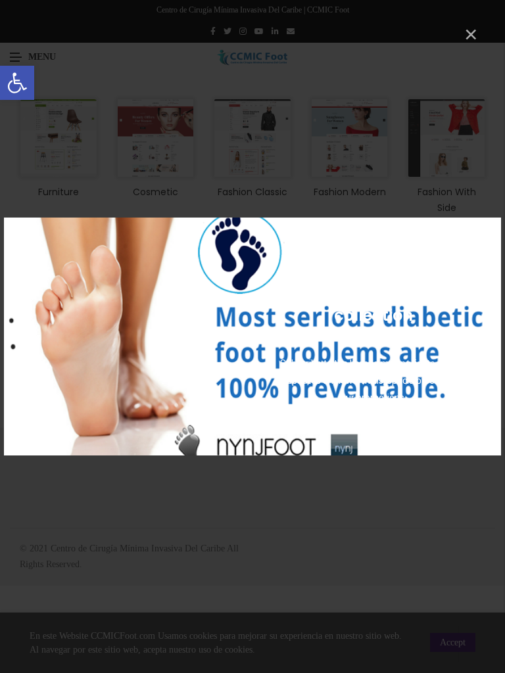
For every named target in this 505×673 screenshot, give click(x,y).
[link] (17, 83)
